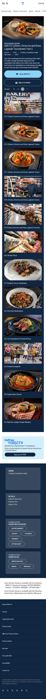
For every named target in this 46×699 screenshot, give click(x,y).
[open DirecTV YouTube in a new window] (22, 690)
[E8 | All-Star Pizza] (23, 242)
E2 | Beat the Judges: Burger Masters (17, 422)
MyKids (14, 566)
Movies (37, 11)
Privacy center (6, 626)
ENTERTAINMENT (17, 528)
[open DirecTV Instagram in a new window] (17, 690)
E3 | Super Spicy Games (13, 394)
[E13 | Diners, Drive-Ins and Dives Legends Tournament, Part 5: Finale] (23, 103)
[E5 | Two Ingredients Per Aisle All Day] (23, 325)
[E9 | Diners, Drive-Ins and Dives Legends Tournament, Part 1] (23, 214)
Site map (5, 648)
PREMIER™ (15, 539)
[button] (3, 3)
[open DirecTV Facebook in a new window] (8, 690)
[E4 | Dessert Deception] (23, 353)
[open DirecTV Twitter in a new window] (12, 690)
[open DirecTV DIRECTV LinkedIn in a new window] (3, 690)
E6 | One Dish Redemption (13, 311)
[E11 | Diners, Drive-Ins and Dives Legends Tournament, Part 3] (23, 158)
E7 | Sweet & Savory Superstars (15, 283)
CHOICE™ (15, 534)
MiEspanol (27, 566)
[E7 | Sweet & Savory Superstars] (23, 269)
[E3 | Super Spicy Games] (23, 380)
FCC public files (7, 656)
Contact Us (5, 670)
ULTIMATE (28, 534)
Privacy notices (7, 641)
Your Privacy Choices (11, 634)
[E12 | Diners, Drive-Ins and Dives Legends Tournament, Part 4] (23, 130)
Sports (31, 11)
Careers (4, 612)
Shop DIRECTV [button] (24, 74)
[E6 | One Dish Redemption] (23, 297)
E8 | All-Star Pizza (10, 255)
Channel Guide (6, 11)
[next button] (27, 89)
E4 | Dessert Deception (12, 366)
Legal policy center (8, 619)
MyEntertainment (17, 561)
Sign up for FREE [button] (20, 454)
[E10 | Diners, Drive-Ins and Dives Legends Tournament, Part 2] (23, 186)
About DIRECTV (7, 604)
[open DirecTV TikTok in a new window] (26, 690)
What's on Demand (20, 11)
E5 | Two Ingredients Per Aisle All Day (17, 339)
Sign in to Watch (24, 82)
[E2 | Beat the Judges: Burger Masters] (23, 408)
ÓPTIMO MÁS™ (16, 544)
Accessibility (6, 663)
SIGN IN (41, 3)
